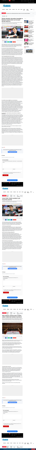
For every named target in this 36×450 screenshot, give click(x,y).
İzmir (18, 9)
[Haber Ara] (33, 9)
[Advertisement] (23, 6)
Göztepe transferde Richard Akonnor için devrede (31, 44)
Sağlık (21, 9)
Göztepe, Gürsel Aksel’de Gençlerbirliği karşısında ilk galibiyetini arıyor (22, 196)
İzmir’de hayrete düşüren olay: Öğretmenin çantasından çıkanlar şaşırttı (18, 195)
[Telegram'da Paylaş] (9, 42)
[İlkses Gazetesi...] (7, 5)
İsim (4, 286)
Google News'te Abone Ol (12, 268)
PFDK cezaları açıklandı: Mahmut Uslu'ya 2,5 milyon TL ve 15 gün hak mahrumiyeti (31, 22)
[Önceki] (32, 13)
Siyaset (10, 9)
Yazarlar (12, 301)
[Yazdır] (22, 40)
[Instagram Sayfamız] (19, 185)
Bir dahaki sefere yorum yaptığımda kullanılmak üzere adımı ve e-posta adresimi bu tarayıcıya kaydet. (12, 173)
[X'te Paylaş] (6, 42)
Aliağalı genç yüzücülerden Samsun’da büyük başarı (31, 36)
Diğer (31, 9)
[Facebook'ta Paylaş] (5, 42)
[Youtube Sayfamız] (33, 2)
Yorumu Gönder (6, 292)
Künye (14, 301)
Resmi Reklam (28, 9)
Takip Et (15, 219)
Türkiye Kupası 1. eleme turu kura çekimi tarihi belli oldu (31, 27)
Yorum (4, 162)
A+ (20, 40)
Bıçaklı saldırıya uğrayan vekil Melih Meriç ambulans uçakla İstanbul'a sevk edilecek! (15, 196)
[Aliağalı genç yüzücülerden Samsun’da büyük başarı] (26, 35)
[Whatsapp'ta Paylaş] (8, 42)
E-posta (14, 286)
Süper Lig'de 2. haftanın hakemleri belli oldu (31, 40)
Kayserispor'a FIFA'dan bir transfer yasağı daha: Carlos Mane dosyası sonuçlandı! (31, 32)
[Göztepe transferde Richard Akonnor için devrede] (26, 43)
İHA (4, 147)
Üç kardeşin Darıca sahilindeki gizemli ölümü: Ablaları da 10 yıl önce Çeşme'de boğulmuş (18, 13)
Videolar (19, 300)
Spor (16, 9)
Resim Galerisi (15, 300)
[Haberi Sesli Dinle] (17, 40)
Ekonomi (13, 9)
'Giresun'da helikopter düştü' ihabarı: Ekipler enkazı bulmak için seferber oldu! (11, 196)
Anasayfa (3, 9)
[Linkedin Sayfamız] (32, 2)
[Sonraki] (33, 13)
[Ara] (33, 18)
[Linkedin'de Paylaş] (11, 42)
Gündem (7, 9)
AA (20, 321)
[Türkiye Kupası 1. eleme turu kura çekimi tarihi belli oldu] (26, 26)
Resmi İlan (24, 9)
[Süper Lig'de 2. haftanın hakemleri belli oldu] (26, 40)
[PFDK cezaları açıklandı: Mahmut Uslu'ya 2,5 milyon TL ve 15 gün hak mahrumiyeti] (26, 21)
